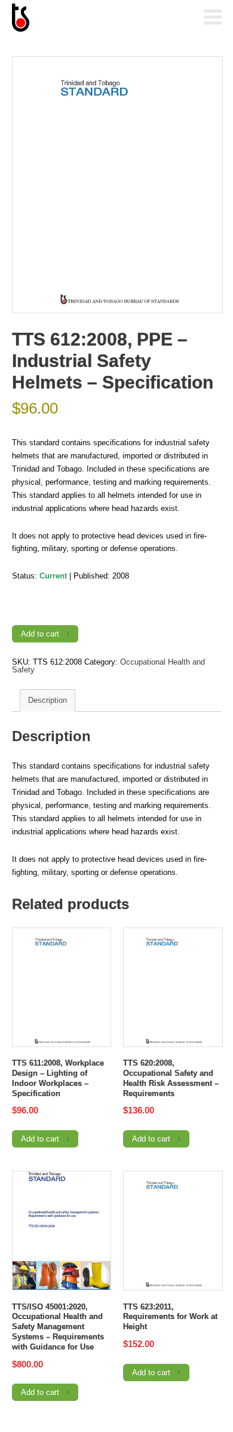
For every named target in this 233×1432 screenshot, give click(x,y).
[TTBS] (71, 18)
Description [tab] (47, 700)
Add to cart (40, 633)
